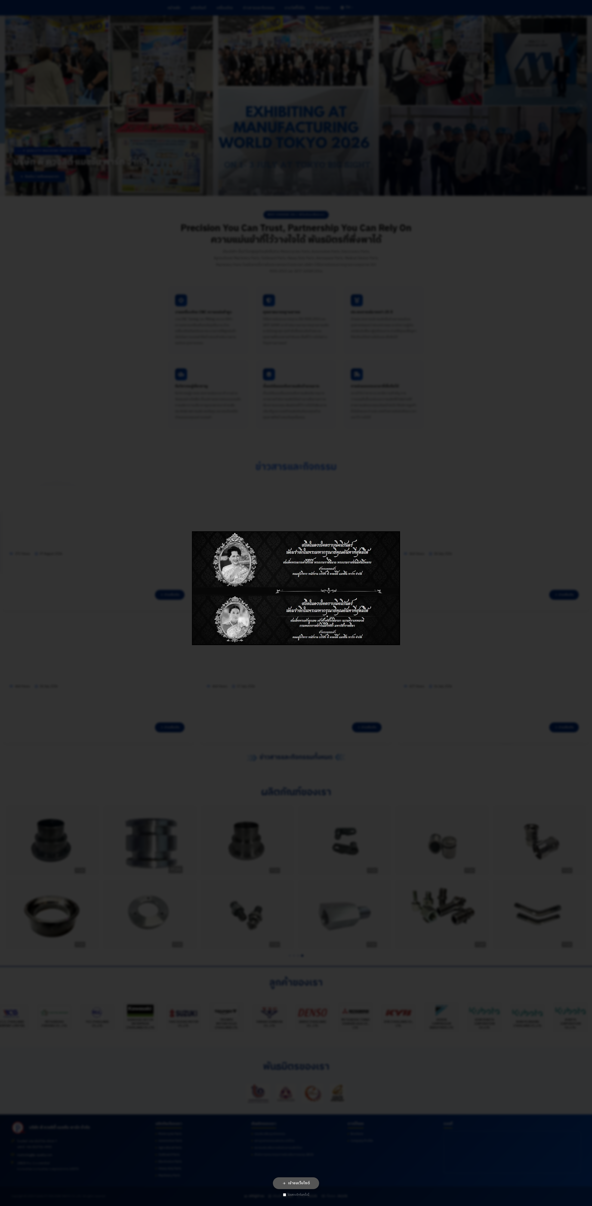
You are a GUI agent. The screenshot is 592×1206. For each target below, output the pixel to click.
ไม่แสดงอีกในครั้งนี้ (298, 1195)
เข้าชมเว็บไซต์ (299, 1183)
